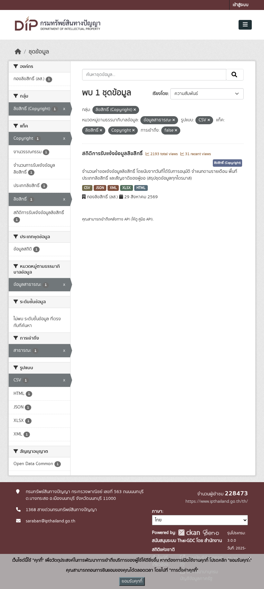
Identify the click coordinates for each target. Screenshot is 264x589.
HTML (141, 188)
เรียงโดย (160, 93)
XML (113, 188)
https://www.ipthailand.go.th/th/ (216, 501)
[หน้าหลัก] (18, 52)
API (127, 219)
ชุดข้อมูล (39, 52)
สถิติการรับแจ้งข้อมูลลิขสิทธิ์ (113, 153)
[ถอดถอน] (135, 110)
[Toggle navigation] (245, 25)
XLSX (126, 188)
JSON (100, 188)
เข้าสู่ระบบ (241, 5)
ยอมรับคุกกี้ (132, 581)
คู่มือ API (145, 219)
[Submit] (235, 74)
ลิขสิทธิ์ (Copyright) (227, 163)
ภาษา (157, 511)
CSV (87, 188)
